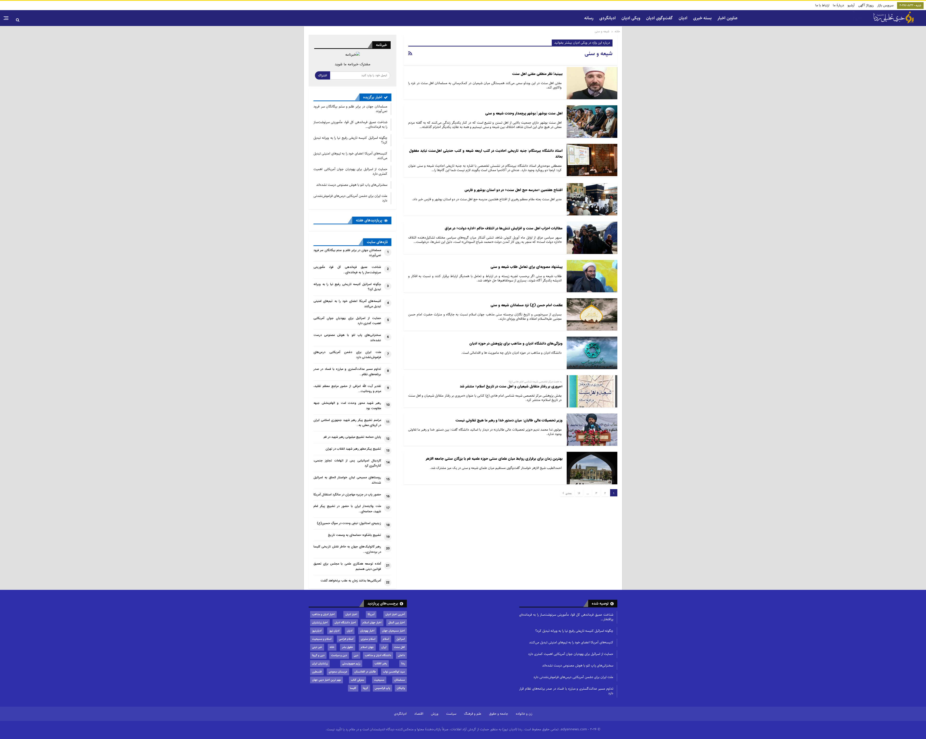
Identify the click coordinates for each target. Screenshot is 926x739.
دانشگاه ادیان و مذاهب (378, 655)
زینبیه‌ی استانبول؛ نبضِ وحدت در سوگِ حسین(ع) (349, 523)
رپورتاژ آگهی (866, 5)
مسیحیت (379, 680)
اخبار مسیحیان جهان (393, 630)
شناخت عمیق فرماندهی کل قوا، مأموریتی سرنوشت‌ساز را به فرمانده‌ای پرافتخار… (566, 617)
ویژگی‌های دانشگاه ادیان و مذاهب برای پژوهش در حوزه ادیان (516, 343)
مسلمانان (399, 680)
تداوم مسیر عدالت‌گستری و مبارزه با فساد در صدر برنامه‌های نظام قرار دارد (566, 691)
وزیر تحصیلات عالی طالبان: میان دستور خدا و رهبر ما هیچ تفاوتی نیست (509, 420)
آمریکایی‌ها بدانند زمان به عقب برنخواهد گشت (350, 580)
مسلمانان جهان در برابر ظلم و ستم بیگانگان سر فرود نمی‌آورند (350, 109)
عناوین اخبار (727, 18)
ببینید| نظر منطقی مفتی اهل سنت (537, 74)
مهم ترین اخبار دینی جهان (326, 680)
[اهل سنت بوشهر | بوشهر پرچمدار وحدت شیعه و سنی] (592, 121)
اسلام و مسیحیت (322, 639)
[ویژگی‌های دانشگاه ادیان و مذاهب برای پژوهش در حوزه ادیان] (592, 353)
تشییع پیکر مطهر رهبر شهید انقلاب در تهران (353, 448)
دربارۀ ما (838, 5)
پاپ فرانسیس (382, 688)
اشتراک (322, 75)
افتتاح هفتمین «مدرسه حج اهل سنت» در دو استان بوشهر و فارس (513, 190)
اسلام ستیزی (368, 639)
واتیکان (401, 688)
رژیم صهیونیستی (351, 663)
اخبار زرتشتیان (320, 622)
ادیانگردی (607, 18)
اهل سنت (399, 647)
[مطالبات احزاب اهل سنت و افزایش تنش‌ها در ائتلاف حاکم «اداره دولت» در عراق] (592, 237)
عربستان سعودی (338, 671)
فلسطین (317, 671)
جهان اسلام (367, 647)
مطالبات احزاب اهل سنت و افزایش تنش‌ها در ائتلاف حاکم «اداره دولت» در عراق (504, 228)
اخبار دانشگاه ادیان (345, 622)
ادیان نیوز (334, 630)
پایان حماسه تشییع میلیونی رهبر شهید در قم (352, 437)
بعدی (568, 493)
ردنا (403, 663)
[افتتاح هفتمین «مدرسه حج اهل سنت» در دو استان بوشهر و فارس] (592, 199)
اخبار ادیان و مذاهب (323, 614)
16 (579, 493)
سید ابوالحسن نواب (394, 671)
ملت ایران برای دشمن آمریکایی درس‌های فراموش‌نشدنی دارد (350, 198)
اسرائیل (400, 639)
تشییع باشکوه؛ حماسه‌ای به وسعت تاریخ (354, 535)
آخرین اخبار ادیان (395, 614)
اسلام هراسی (346, 639)
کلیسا (353, 688)
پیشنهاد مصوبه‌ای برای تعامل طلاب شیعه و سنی (526, 267)
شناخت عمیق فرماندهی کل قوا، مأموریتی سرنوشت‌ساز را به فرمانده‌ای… (350, 124)
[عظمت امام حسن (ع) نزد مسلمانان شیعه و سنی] (592, 314)
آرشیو (851, 5)
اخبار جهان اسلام (371, 622)
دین (356, 655)
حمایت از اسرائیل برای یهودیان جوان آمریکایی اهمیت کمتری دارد (350, 171)
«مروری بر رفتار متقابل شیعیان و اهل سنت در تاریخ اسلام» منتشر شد (511, 386)
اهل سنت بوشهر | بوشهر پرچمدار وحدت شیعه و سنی (524, 113)
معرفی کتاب (357, 680)
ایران (384, 647)
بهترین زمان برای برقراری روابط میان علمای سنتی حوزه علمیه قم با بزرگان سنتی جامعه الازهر (494, 458)
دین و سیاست (339, 655)
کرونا (365, 688)
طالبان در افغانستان (365, 671)
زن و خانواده (524, 713)
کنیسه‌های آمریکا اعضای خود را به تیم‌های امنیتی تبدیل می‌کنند (350, 156)
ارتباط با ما (822, 5)
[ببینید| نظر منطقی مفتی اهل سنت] (592, 83)
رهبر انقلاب (380, 663)
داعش (401, 655)
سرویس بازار (885, 5)
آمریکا (371, 614)
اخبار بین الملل (396, 622)
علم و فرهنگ (472, 713)
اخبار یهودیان (367, 630)
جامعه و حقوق (498, 713)
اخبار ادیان (351, 614)
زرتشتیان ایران (320, 663)
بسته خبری (702, 18)
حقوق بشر (347, 647)
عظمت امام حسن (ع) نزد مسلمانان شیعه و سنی (526, 305)
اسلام (386, 639)
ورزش (434, 713)
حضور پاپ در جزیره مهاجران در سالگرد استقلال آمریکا (347, 494)
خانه (332, 647)
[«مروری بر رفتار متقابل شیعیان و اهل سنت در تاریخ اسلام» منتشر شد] (592, 391)
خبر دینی (317, 647)
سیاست (451, 713)
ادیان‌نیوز (317, 630)
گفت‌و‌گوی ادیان (659, 18)
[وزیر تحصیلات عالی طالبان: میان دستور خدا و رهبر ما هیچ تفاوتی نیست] (592, 429)
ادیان (350, 630)
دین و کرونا (318, 655)
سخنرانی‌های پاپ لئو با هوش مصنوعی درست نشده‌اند (351, 184)
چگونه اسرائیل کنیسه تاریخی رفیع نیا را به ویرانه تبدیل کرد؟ (350, 140)
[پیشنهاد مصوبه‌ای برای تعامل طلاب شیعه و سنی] (592, 276)
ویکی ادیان (630, 18)
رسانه (588, 18)
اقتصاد (418, 713)
